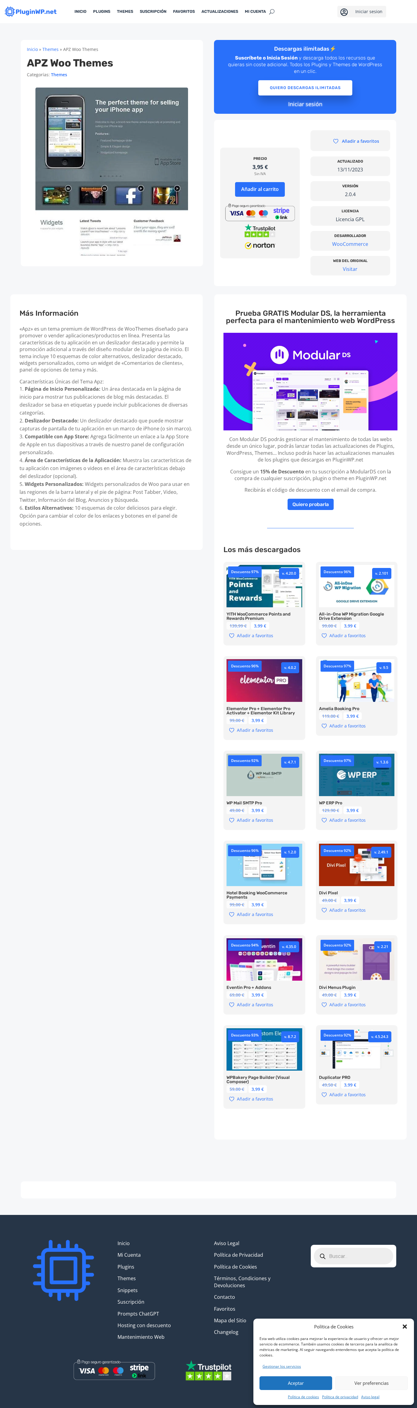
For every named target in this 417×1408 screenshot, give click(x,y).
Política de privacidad (340, 1396)
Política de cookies (303, 1396)
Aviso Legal (226, 1243)
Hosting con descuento (144, 1325)
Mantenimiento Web (141, 1337)
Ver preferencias (371, 1383)
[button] (405, 1327)
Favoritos (184, 11)
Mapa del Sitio (230, 1320)
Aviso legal (370, 1396)
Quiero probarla (310, 504)
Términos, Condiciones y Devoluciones (242, 1281)
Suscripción (153, 11)
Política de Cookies (235, 1266)
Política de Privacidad (238, 1255)
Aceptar (296, 1383)
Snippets (128, 1290)
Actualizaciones (219, 11)
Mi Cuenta (129, 1255)
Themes (125, 11)
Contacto (224, 1297)
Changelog (226, 1332)
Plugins (101, 11)
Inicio (80, 11)
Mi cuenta (255, 11)
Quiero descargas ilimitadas (305, 87)
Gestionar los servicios (282, 1366)
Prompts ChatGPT (138, 1313)
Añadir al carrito (260, 189)
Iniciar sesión (305, 104)
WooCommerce (350, 244)
